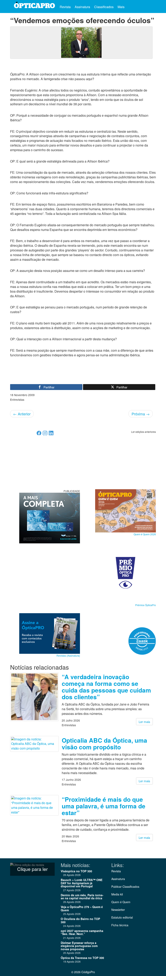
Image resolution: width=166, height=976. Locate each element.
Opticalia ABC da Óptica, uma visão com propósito (104, 743)
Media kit (117, 894)
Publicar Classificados (125, 886)
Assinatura (82, 6)
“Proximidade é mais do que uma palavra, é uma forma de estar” (103, 806)
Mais (121, 6)
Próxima (141, 413)
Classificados (104, 6)
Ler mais (144, 722)
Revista (65, 6)
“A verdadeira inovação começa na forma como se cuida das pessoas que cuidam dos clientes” (106, 686)
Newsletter (118, 910)
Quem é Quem (120, 902)
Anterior (22, 413)
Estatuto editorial (122, 917)
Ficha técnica (119, 925)
